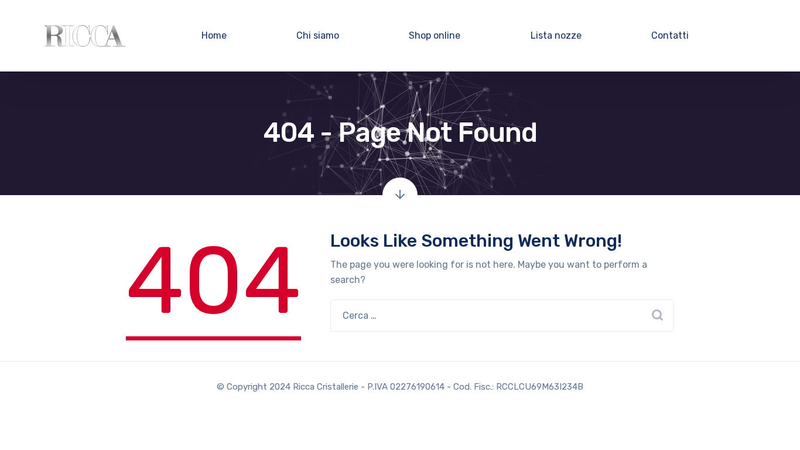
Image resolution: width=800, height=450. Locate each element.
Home (214, 35)
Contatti (670, 35)
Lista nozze (556, 35)
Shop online (434, 35)
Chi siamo (317, 35)
